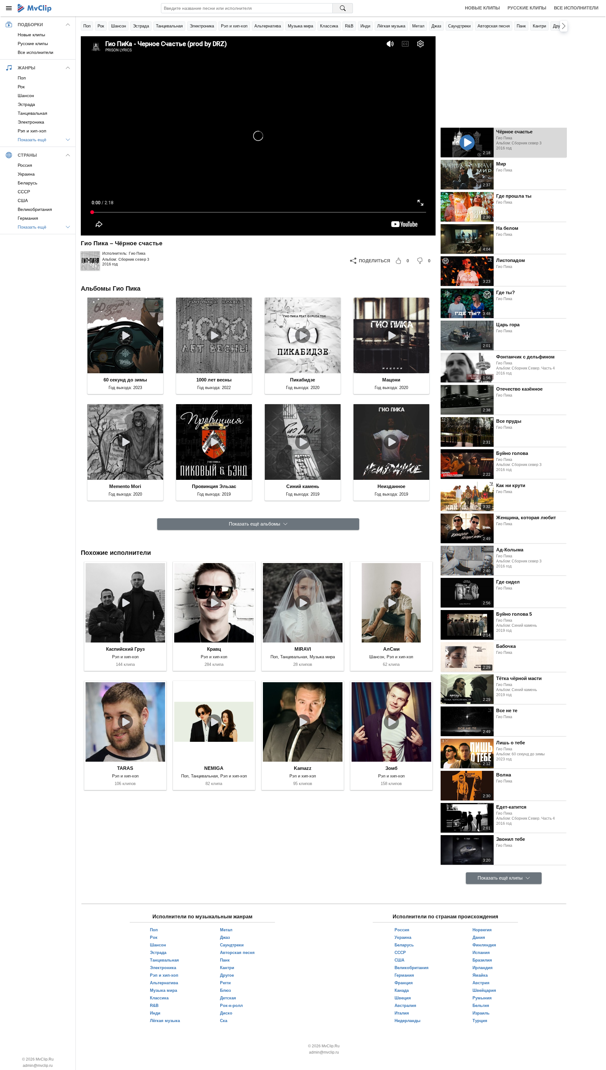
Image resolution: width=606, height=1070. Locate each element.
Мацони (391, 379)
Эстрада (141, 26)
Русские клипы (527, 7)
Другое (559, 26)
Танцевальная (169, 26)
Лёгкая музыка (391, 26)
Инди (365, 26)
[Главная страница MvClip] (34, 8)
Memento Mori (125, 486)
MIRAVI (302, 649)
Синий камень (302, 486)
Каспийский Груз (125, 649)
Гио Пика (137, 253)
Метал (418, 26)
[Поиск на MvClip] (343, 8)
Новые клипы (482, 7)
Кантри (539, 26)
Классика (329, 26)
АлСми (391, 649)
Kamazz (303, 768)
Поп (87, 26)
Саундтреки (459, 26)
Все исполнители (576, 7)
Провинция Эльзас (214, 486)
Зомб (391, 768)
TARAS (125, 768)
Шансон (118, 26)
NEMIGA (213, 768)
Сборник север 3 (133, 259)
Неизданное (391, 486)
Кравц (214, 649)
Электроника (202, 26)
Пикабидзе (302, 379)
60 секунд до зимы (125, 379)
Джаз (436, 26)
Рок (101, 26)
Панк (521, 26)
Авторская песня (494, 26)
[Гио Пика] (90, 260)
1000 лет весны (214, 379)
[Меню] (9, 8)
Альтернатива (267, 26)
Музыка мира (300, 26)
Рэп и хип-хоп (234, 26)
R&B (349, 26)
